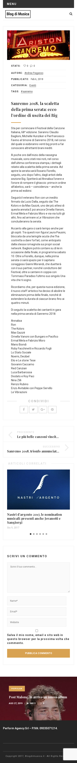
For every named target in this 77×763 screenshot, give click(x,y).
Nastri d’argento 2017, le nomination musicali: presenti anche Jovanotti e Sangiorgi (34, 518)
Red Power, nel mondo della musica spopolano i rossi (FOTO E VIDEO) (38, 699)
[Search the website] (70, 14)
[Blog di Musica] (18, 13)
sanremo (28, 91)
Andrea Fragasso (33, 73)
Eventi (32, 85)
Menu (12, 4)
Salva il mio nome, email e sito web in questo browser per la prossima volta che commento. (38, 639)
